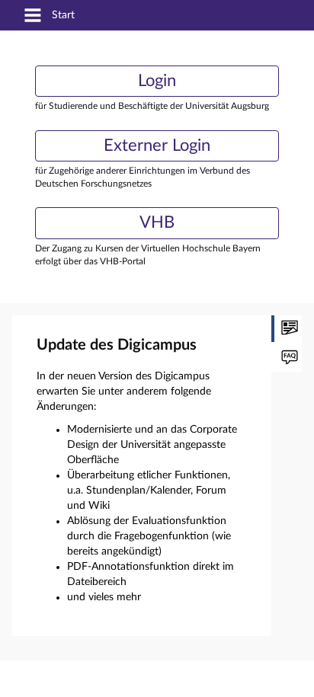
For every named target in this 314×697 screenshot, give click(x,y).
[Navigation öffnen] (32, 16)
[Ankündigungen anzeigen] (286, 328)
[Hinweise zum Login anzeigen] (286, 358)
